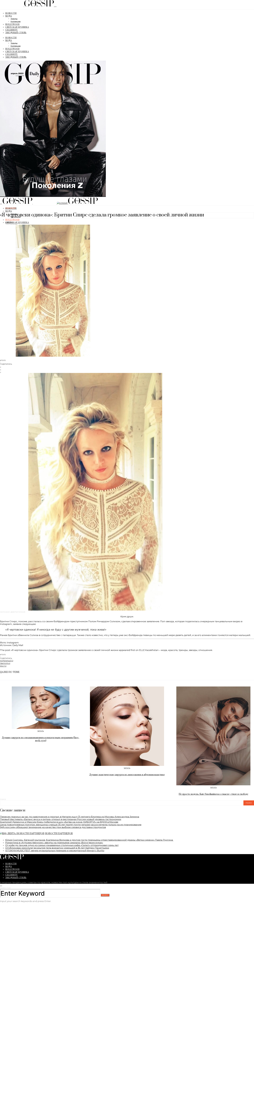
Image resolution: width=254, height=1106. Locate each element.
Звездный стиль (15, 32)
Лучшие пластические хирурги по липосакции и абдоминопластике (127, 774)
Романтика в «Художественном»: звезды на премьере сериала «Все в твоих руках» (54, 842)
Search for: (5, 888)
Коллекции (16, 22)
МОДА (8, 15)
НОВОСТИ (11, 13)
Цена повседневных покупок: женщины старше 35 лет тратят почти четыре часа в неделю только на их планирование (70, 824)
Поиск (3, 799)
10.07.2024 (9, 222)
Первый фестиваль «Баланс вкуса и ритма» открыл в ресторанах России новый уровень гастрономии (60, 819)
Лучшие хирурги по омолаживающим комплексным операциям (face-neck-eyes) (40, 739)
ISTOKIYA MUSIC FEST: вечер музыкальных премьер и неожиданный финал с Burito (54, 850)
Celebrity (11, 29)
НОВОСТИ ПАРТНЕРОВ (59, 833)
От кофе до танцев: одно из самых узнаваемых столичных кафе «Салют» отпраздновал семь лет (62, 845)
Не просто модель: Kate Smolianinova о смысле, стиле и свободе (213, 794)
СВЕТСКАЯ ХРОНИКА (17, 27)
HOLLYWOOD (12, 24)
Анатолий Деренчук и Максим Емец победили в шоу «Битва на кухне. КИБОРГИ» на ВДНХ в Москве (59, 822)
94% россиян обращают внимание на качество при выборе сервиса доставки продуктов (53, 827)
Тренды (14, 19)
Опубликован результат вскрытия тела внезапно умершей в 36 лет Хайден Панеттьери (57, 848)
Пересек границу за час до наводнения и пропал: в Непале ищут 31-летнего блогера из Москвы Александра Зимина (69, 816)
